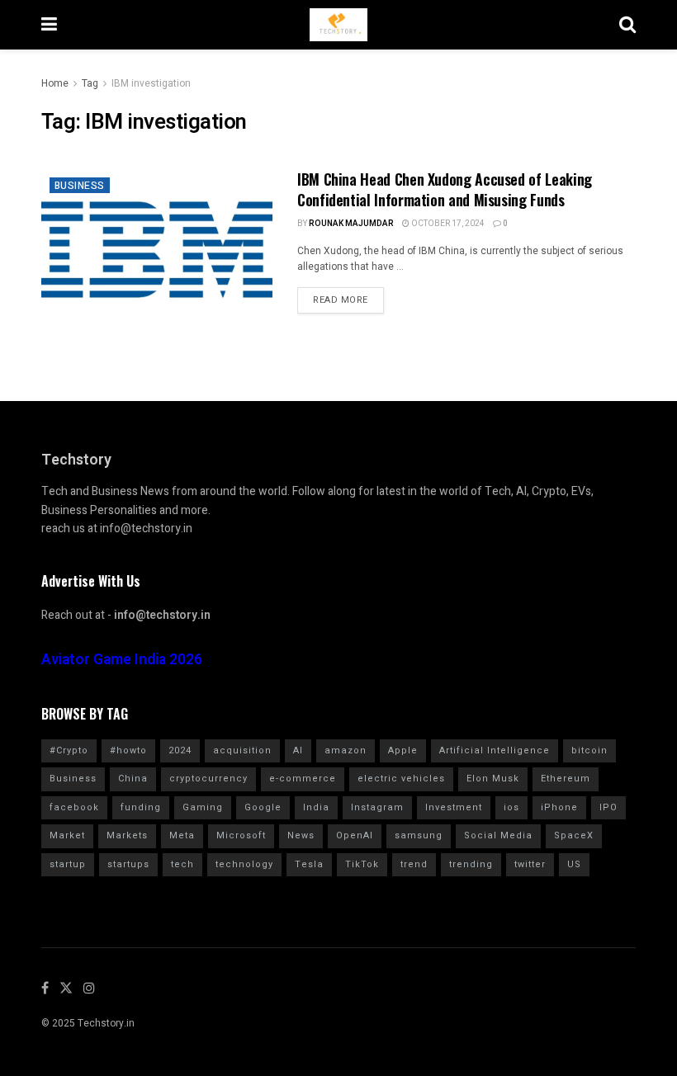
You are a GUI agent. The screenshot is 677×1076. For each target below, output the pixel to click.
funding (141, 807)
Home (55, 83)
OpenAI (354, 835)
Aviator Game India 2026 (121, 659)
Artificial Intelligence (494, 750)
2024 (180, 750)
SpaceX (574, 835)
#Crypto (69, 750)
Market (67, 835)
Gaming (202, 807)
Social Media (498, 835)
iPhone (559, 807)
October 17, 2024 (447, 223)
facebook (74, 807)
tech (182, 864)
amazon (345, 750)
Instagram (377, 807)
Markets (127, 835)
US (574, 864)
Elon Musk (492, 779)
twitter (530, 864)
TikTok (362, 864)
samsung (419, 835)
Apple (403, 750)
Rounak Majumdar (351, 223)
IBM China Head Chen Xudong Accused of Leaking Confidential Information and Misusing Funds (444, 189)
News (301, 835)
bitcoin (589, 750)
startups (128, 864)
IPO (608, 807)
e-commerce (302, 779)
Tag (90, 83)
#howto (128, 750)
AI (298, 750)
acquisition (242, 750)
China (133, 779)
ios (511, 807)
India (316, 807)
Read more (340, 300)
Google (263, 807)
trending (471, 864)
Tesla (309, 864)
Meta (182, 835)
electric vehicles (401, 779)
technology (244, 864)
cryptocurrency (208, 779)
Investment (453, 807)
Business (79, 185)
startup (68, 864)
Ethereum (565, 779)
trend (414, 864)
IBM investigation (151, 83)
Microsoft (241, 835)
